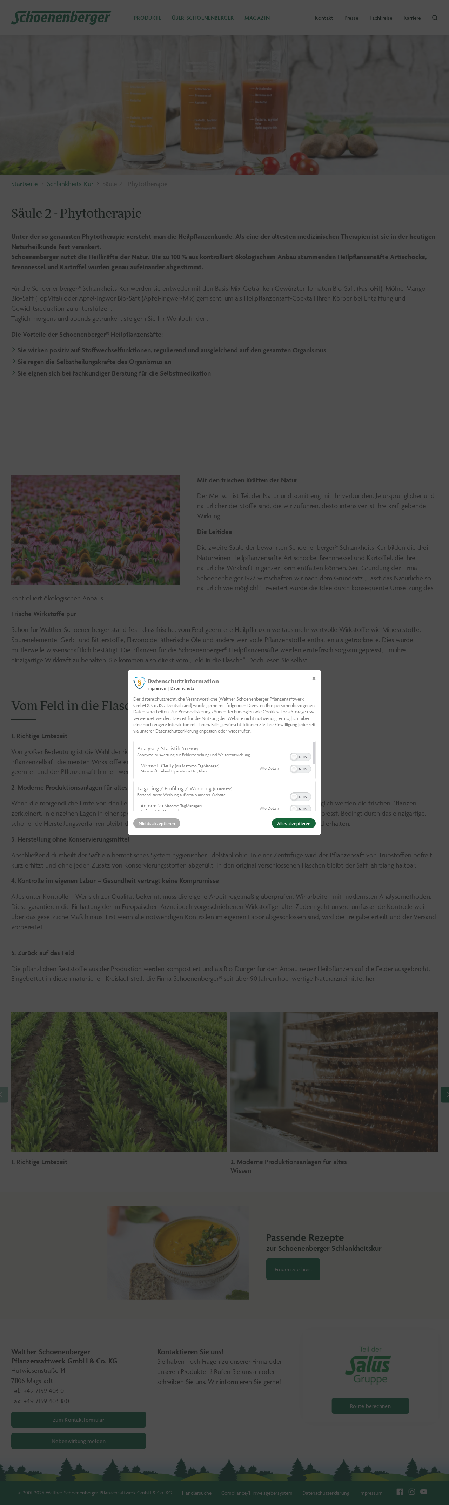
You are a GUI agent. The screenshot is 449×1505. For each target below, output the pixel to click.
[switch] (300, 756)
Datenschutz (182, 688)
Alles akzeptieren (293, 823)
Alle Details (269, 768)
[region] (224, 776)
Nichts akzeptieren (157, 823)
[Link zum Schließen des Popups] (314, 678)
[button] (294, 757)
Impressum (157, 688)
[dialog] (224, 752)
